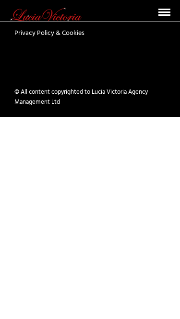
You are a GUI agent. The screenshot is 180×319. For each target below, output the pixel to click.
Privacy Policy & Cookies (49, 33)
